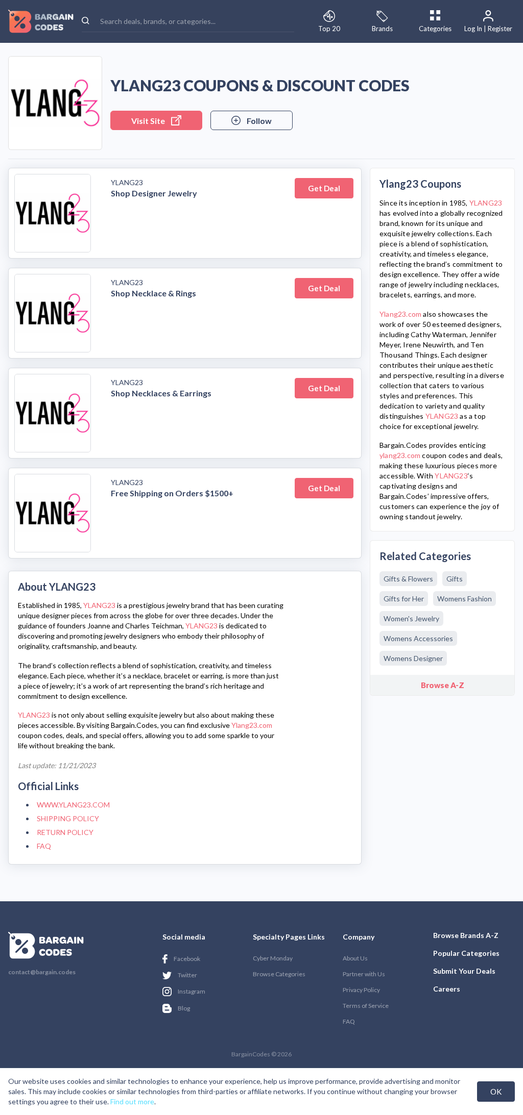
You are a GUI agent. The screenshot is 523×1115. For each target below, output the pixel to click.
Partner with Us (364, 974)
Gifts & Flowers (408, 578)
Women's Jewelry (411, 618)
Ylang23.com (251, 725)
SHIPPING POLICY (68, 818)
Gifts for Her (404, 598)
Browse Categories (279, 974)
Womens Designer (413, 658)
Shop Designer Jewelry (154, 193)
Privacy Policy (361, 990)
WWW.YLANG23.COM (73, 804)
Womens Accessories (418, 638)
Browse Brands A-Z (465, 935)
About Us (355, 958)
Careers (446, 988)
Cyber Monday (273, 958)
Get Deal (324, 188)
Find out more (132, 1101)
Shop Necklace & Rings (153, 293)
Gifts (454, 578)
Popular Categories (466, 953)
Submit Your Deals (464, 971)
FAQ (44, 846)
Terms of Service (366, 1005)
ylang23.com (399, 455)
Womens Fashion (464, 598)
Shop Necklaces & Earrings (161, 393)
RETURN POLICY (65, 832)
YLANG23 (127, 182)
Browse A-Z (442, 685)
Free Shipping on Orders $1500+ (172, 493)
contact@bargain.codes (42, 972)
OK (496, 1091)
